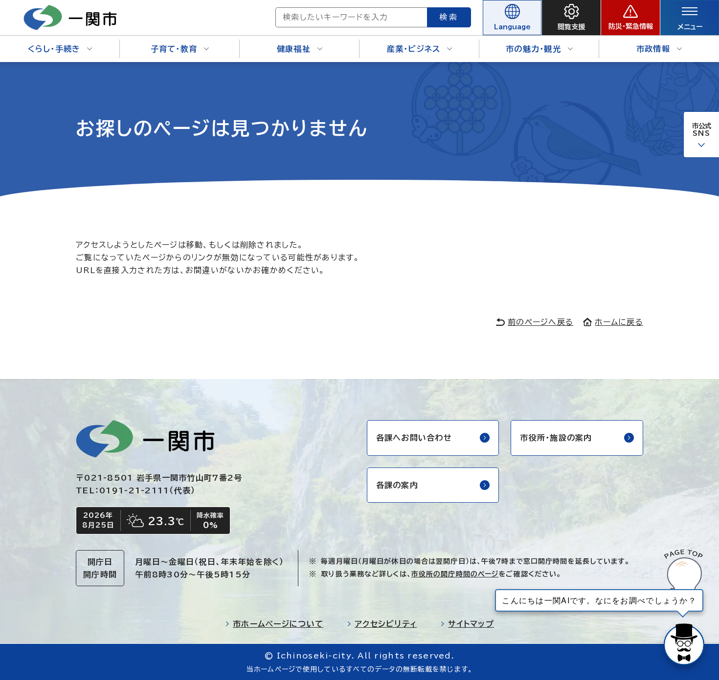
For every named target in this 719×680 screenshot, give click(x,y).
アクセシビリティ (386, 624)
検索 (449, 17)
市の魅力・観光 (533, 49)
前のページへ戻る (540, 322)
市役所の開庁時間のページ (454, 574)
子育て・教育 (174, 49)
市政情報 (653, 49)
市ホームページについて (278, 624)
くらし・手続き (54, 49)
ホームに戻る (619, 322)
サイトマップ (471, 624)
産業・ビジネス (414, 49)
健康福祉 (294, 49)
